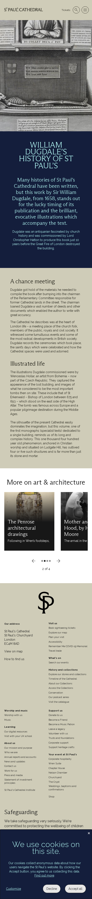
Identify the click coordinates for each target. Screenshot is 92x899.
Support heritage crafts (61, 747)
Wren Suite (55, 763)
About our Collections (60, 683)
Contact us (10, 766)
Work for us (10, 770)
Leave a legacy (57, 729)
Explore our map (58, 632)
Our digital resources (15, 731)
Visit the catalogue (59, 702)
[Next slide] (58, 561)
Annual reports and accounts (20, 757)
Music (7, 720)
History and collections (63, 669)
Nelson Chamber (58, 772)
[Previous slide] (33, 561)
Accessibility (55, 641)
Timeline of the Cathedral (63, 678)
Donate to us (55, 715)
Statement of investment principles (18, 781)
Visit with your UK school (18, 736)
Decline (51, 888)
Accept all (75, 888)
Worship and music (16, 710)
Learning (9, 727)
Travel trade (55, 650)
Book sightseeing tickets (62, 628)
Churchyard (55, 777)
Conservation (56, 692)
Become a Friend (58, 720)
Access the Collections (61, 688)
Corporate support (58, 742)
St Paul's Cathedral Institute (19, 790)
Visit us (53, 623)
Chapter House (57, 768)
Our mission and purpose (18, 748)
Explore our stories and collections (67, 674)
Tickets (66, 10)
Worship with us (13, 715)
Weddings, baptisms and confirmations (62, 788)
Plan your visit (56, 637)
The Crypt (54, 782)
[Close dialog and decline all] (89, 832)
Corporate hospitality (60, 759)
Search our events (58, 662)
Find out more (44, 875)
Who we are (11, 752)
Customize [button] (13, 888)
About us (9, 743)
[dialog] (46, 864)
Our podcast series (59, 697)
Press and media (13, 775)
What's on (55, 658)
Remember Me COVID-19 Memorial (68, 646)
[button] (42, 561)
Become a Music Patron (62, 724)
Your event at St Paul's (63, 754)
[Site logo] (46, 603)
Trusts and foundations (61, 738)
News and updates (14, 761)
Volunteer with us (58, 733)
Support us (55, 710)
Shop (51, 796)
